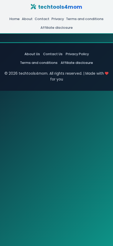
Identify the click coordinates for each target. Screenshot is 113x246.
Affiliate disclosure (56, 27)
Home (14, 19)
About (27, 19)
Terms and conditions (85, 19)
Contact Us (53, 54)
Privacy (58, 19)
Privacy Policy (77, 54)
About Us (32, 54)
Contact (42, 19)
